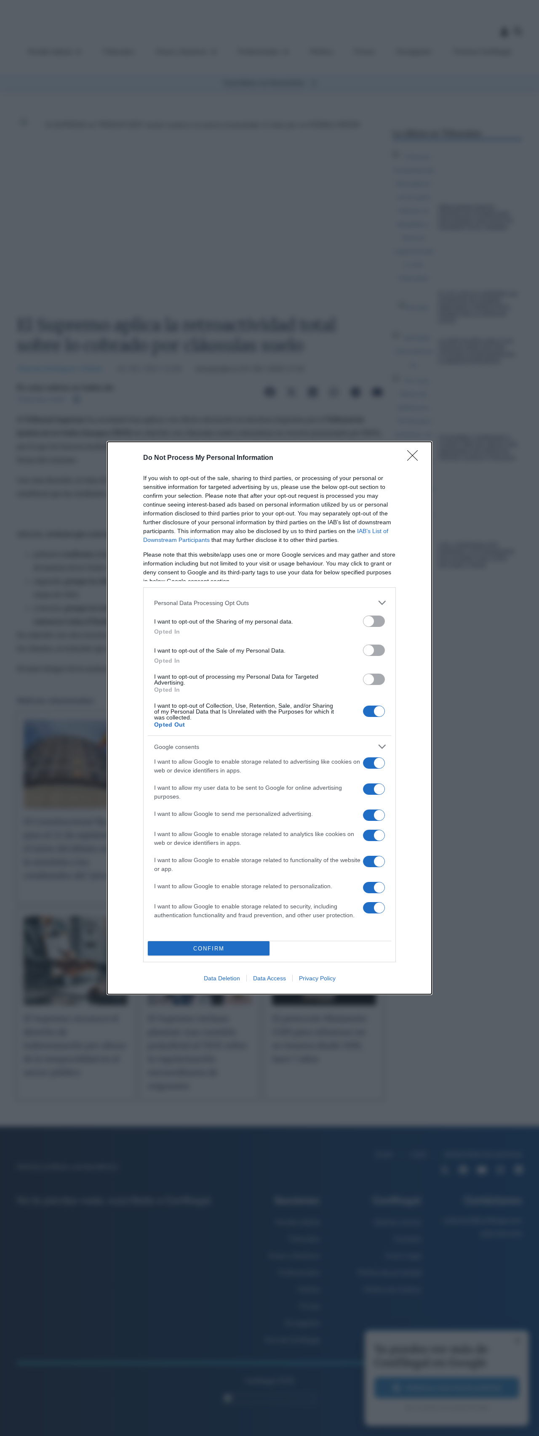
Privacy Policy (317, 978)
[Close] (415, 458)
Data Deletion (222, 978)
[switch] (374, 621)
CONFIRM (208, 948)
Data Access (269, 978)
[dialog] (269, 718)
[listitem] (269, 602)
